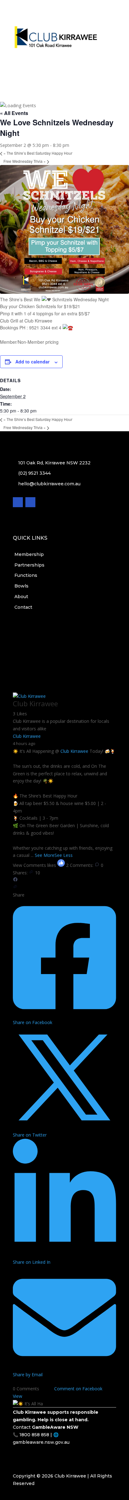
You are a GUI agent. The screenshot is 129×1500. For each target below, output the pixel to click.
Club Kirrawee (74, 751)
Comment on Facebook (78, 1389)
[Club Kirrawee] (29, 696)
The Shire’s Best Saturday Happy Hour (37, 153)
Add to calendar (32, 361)
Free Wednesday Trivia (24, 161)
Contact (64, 56)
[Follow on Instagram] (71, 69)
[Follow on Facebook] (58, 69)
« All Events (14, 113)
